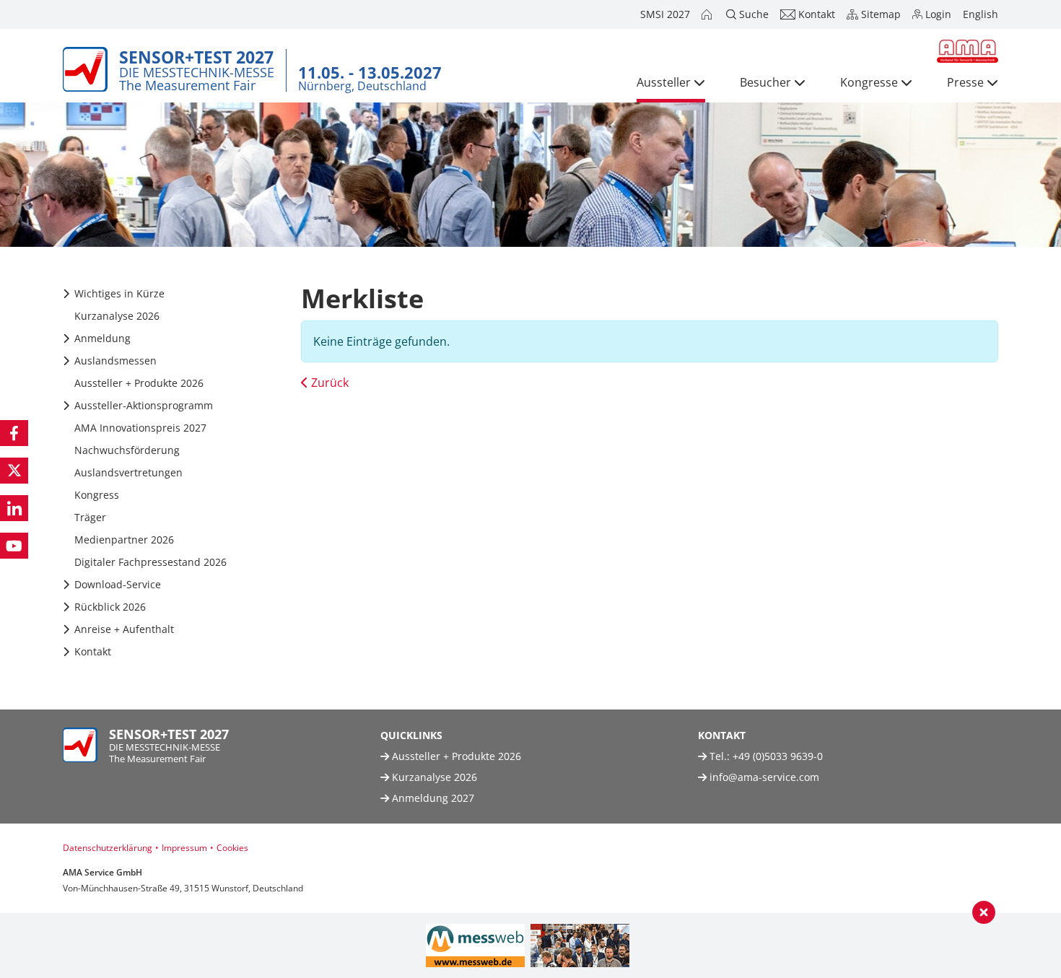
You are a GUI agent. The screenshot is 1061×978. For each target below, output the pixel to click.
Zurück (328, 382)
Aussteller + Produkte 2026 (455, 756)
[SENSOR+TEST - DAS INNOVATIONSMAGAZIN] (579, 945)
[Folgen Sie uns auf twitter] (14, 471)
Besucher (765, 82)
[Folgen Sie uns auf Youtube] (14, 546)
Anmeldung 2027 (431, 798)
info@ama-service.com (764, 777)
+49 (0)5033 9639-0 (778, 756)
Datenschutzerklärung (107, 848)
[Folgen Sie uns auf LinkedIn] (14, 508)
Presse (965, 82)
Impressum (184, 848)
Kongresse (869, 82)
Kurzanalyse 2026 (433, 777)
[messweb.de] (475, 945)
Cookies (232, 848)
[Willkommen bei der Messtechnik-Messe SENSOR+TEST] (708, 14)
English (980, 14)
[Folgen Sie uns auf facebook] (14, 433)
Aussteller (664, 82)
